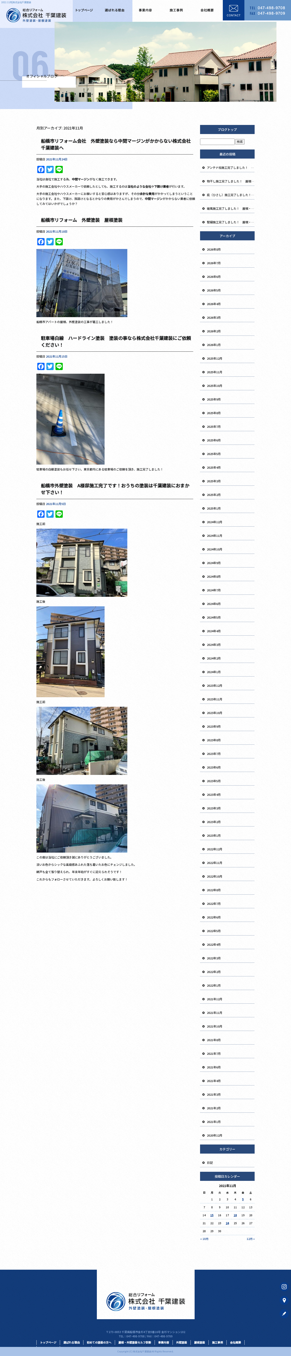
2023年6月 (214, 767)
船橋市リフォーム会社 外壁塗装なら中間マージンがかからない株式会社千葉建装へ (116, 144)
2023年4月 (214, 794)
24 (227, 1223)
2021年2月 (214, 1108)
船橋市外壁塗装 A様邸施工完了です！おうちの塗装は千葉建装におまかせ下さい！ (115, 488)
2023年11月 (214, 699)
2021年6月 (214, 1067)
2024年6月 (214, 604)
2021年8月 (214, 1040)
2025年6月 (214, 440)
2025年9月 (214, 399)
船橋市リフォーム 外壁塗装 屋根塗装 (84, 219)
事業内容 (145, 10)
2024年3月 (214, 644)
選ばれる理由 (114, 10)
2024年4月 (214, 631)
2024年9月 (214, 563)
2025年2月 (214, 495)
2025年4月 (214, 467)
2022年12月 (214, 849)
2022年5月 (214, 931)
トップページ (83, 10)
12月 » (251, 1239)
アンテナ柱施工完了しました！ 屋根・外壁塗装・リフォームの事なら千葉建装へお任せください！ (231, 167)
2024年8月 (214, 576)
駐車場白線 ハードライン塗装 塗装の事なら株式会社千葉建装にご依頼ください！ (116, 341)
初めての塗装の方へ (99, 1342)
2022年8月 (214, 890)
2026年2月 (214, 331)
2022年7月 (214, 903)
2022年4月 (214, 944)
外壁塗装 (181, 1342)
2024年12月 (214, 522)
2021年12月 (214, 999)
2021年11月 (214, 1012)
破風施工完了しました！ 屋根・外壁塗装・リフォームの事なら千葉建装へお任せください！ (231, 208)
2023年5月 (214, 781)
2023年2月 (214, 822)
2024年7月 (214, 590)
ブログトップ (227, 129)
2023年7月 (214, 753)
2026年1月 (214, 345)
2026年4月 (214, 304)
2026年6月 (214, 276)
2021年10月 (214, 1026)
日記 (210, 1162)
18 (235, 1215)
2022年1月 (214, 985)
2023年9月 (214, 726)
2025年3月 (214, 481)
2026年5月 (214, 290)
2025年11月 (214, 372)
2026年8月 (214, 249)
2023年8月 (214, 740)
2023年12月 (214, 685)
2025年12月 (214, 358)
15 (211, 1215)
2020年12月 (214, 1135)
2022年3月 (214, 958)
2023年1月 (214, 835)
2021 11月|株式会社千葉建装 (16, 2)
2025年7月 (214, 426)
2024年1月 (214, 672)
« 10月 (204, 1239)
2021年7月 (214, 1053)
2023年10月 (214, 713)
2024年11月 (214, 535)
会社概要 (207, 10)
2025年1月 (214, 508)
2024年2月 (214, 658)
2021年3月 (214, 1094)
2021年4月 (214, 1081)
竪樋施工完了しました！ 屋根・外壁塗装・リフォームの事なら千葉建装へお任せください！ (231, 222)
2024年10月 (214, 549)
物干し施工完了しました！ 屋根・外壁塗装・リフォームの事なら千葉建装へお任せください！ (231, 181)
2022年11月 (214, 863)
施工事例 (176, 10)
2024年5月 (214, 617)
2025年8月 (214, 413)
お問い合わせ (257, 10)
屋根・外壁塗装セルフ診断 (134, 1342)
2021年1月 (214, 1122)
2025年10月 (214, 385)
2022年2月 (214, 972)
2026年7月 (214, 263)
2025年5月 (214, 454)
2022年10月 (214, 876)
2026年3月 (214, 317)
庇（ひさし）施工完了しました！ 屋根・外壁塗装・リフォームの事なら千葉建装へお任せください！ (231, 195)
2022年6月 (214, 917)
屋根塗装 (199, 1342)
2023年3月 (214, 808)
